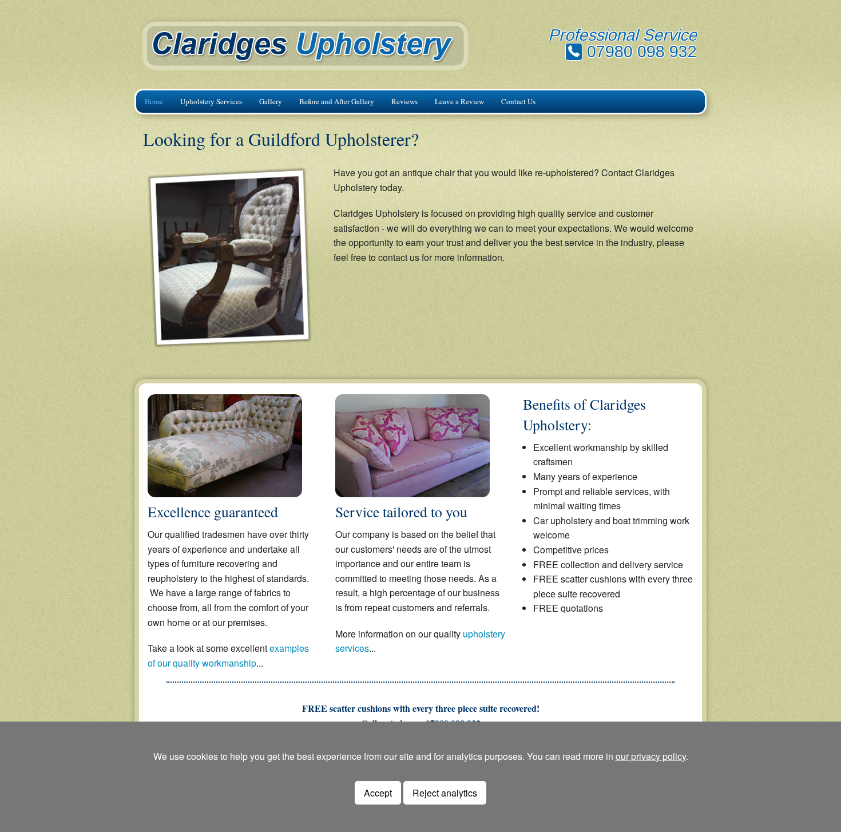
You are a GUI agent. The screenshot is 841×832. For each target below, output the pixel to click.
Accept (378, 792)
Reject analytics (444, 792)
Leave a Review (459, 101)
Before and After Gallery (336, 101)
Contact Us (518, 101)
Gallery (270, 101)
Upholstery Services (211, 101)
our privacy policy (651, 756)
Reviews (404, 101)
